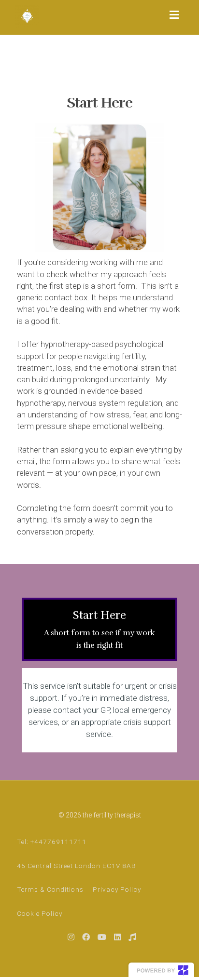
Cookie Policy (39, 913)
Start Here (99, 629)
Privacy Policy (117, 889)
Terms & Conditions (50, 889)
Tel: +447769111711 (51, 841)
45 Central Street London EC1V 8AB (76, 866)
